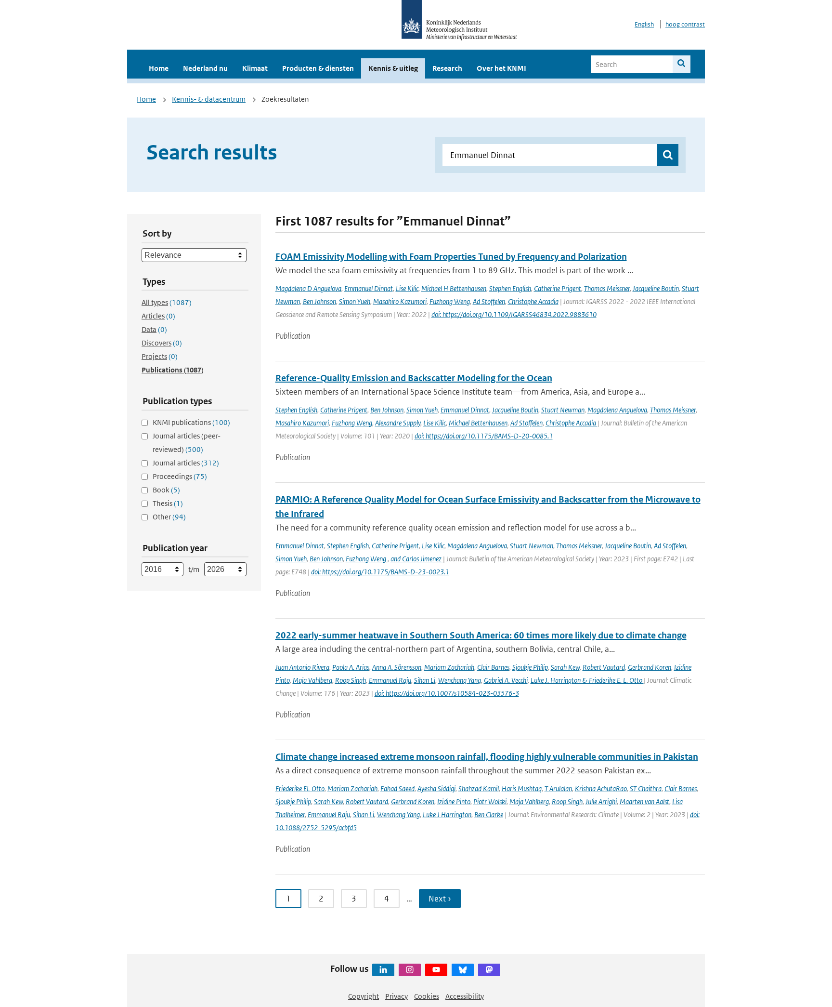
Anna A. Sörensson (396, 667)
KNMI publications (191, 422)
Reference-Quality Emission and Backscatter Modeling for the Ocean (413, 378)
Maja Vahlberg (312, 680)
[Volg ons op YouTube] (436, 970)
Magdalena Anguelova (617, 409)
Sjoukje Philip (530, 667)
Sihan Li (424, 680)
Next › (440, 898)
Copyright (363, 996)
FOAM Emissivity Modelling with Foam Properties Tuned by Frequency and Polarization (451, 256)
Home (159, 68)
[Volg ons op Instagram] (410, 970)
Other (169, 516)
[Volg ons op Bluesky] (463, 970)
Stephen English (510, 288)
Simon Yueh (354, 301)
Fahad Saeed (397, 788)
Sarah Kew (565, 667)
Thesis (168, 503)
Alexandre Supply (397, 422)
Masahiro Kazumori (400, 301)
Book (166, 489)
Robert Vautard (604, 667)
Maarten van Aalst (644, 801)
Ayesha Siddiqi (436, 788)
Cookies (426, 996)
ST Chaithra (646, 788)
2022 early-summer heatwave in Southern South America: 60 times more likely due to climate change (481, 635)
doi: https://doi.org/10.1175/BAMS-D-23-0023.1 (380, 571)
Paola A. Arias (350, 667)
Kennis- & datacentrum (209, 99)
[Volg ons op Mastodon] (489, 970)
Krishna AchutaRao (601, 788)
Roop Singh (350, 680)
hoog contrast (685, 24)
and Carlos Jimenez (416, 558)
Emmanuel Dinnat (368, 288)
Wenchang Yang (459, 680)
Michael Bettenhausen (478, 422)
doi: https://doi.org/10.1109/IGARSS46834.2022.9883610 (514, 314)
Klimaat (255, 68)
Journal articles (186, 462)
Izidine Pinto (453, 801)
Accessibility (464, 996)
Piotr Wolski (490, 801)
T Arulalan (558, 788)
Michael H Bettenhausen (453, 288)
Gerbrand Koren (649, 667)
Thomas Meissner (607, 288)
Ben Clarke (488, 814)
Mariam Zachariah (449, 667)
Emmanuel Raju (390, 680)
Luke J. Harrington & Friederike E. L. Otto (587, 680)
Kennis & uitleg (393, 68)
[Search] (681, 64)
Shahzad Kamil (478, 788)
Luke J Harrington (447, 814)
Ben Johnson (319, 301)
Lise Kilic (407, 288)
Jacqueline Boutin (656, 288)
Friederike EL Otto (300, 788)
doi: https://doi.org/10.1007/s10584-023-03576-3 (447, 693)
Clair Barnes (493, 667)
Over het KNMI (501, 68)
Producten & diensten (318, 68)
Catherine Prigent (557, 288)
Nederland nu (205, 68)
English (644, 24)
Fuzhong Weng (449, 301)
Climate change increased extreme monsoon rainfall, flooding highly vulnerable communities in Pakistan (486, 756)
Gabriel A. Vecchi (506, 680)
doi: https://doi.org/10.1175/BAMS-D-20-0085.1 (484, 435)
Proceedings (180, 476)
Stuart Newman (563, 409)
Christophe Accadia (533, 301)
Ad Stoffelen (489, 301)
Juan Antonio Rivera (302, 667)
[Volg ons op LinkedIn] (383, 970)
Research (447, 68)
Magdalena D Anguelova (308, 288)
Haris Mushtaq (522, 788)
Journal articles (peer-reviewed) (187, 442)
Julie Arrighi (601, 801)
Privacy (396, 996)
